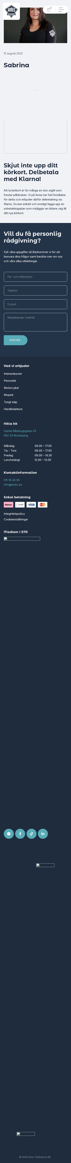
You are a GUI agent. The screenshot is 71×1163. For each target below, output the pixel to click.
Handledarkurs (13, 409)
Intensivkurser (13, 373)
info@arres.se (13, 484)
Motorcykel (11, 388)
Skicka (14, 340)
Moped (8, 395)
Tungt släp (10, 402)
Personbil (10, 380)
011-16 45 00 (12, 480)
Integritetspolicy (14, 513)
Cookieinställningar (16, 519)
